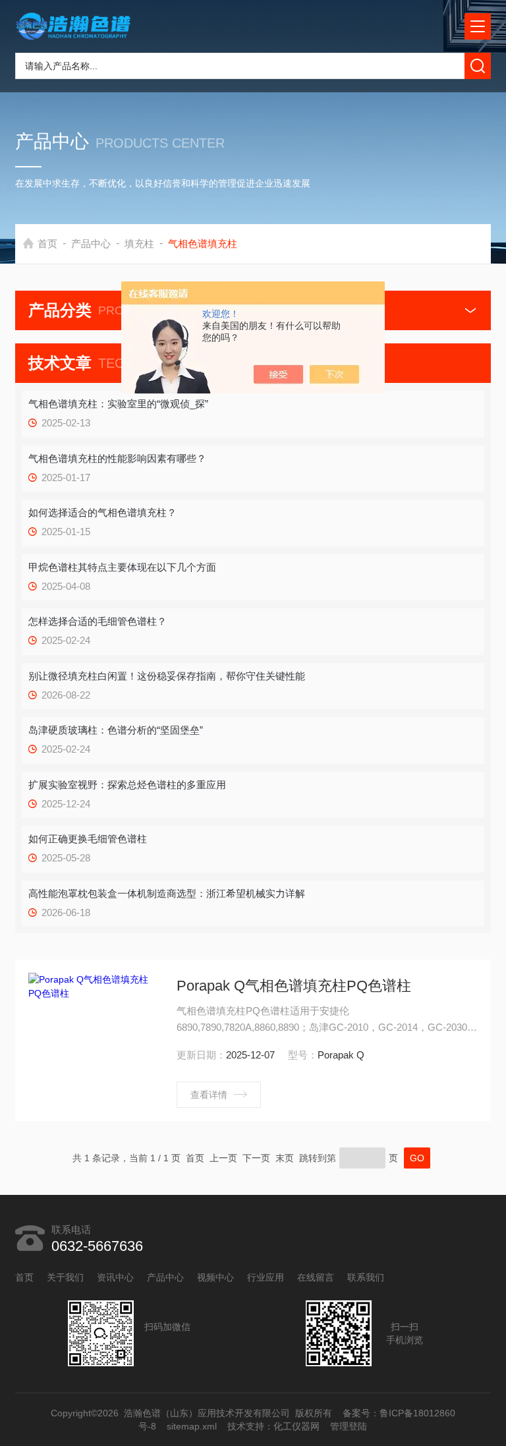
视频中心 (215, 1277)
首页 (47, 243)
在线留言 (315, 1277)
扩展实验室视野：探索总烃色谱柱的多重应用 (127, 784)
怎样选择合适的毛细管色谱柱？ (97, 621)
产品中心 (91, 243)
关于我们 (65, 1277)
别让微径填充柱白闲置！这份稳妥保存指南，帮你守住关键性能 (166, 675)
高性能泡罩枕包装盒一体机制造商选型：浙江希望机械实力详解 (166, 893)
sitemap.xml (192, 1426)
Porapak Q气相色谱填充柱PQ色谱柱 (294, 985)
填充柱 (139, 243)
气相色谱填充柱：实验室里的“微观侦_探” (118, 403)
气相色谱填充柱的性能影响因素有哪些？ (117, 458)
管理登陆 (349, 1426)
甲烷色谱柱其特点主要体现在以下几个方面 (122, 567)
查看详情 (208, 1094)
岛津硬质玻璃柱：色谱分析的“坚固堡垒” (115, 730)
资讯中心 (115, 1277)
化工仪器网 (297, 1426)
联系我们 (365, 1277)
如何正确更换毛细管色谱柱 (87, 838)
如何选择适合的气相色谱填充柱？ (102, 512)
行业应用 (265, 1277)
